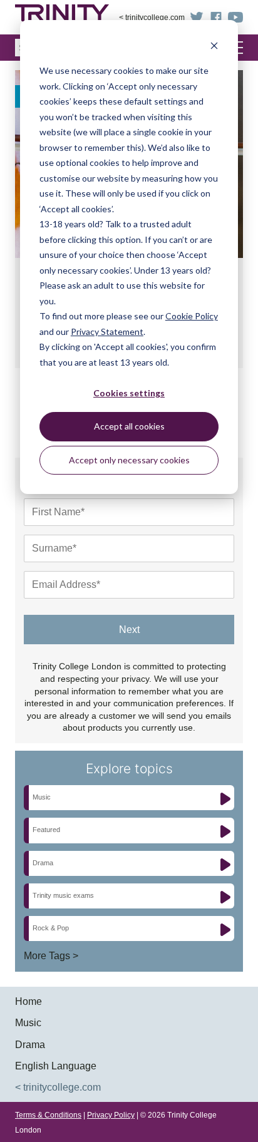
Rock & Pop (51, 928)
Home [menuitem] (28, 1001)
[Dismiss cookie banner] (214, 47)
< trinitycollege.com (152, 17)
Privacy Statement (107, 331)
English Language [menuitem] (55, 1066)
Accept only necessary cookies (129, 460)
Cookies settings (129, 393)
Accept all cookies (129, 426)
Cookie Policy (191, 316)
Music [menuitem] (28, 1022)
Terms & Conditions (48, 1115)
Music (42, 797)
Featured (46, 829)
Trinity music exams (63, 895)
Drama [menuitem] (30, 1044)
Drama (43, 863)
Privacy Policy (111, 1115)
